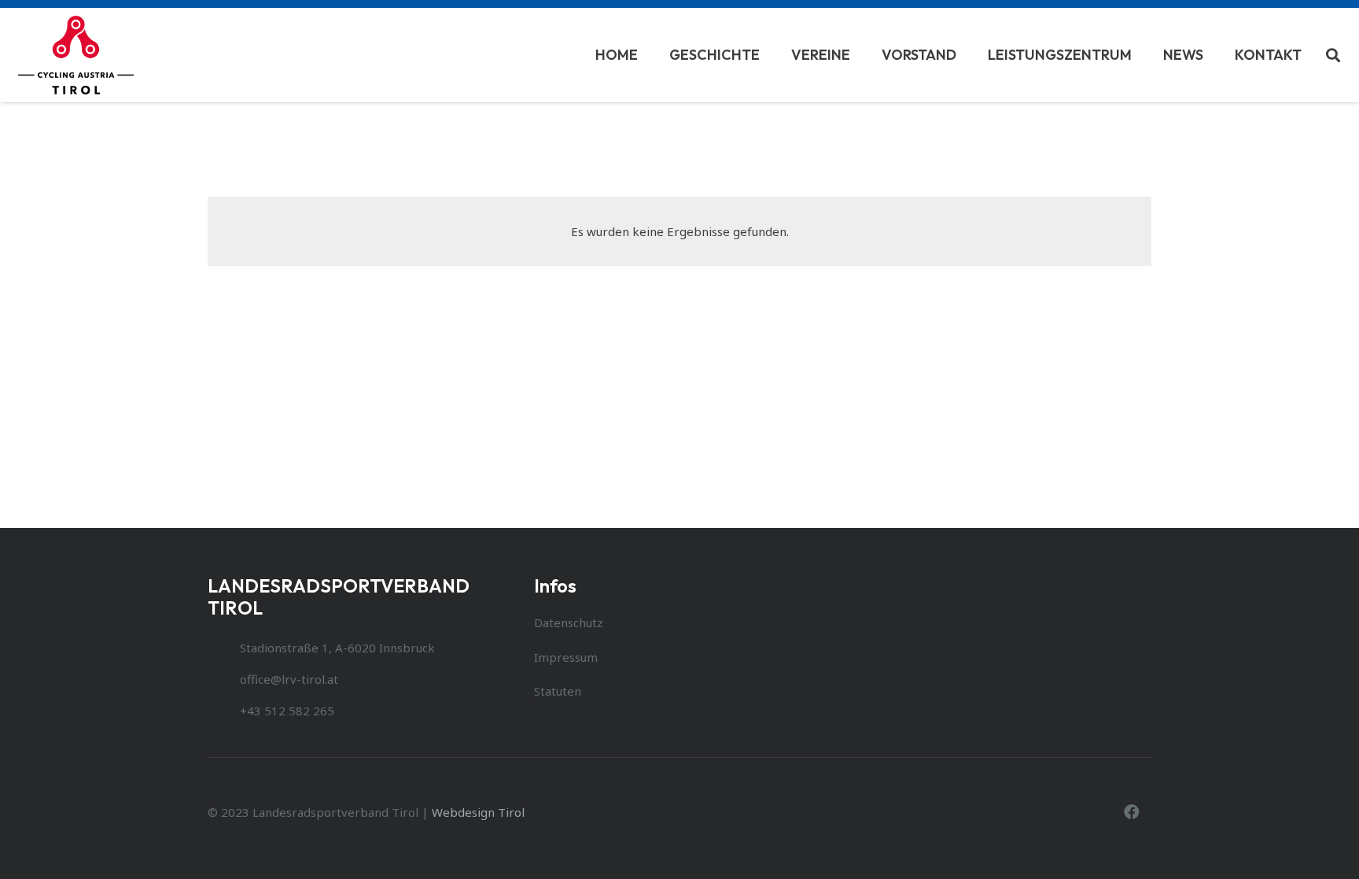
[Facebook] (1131, 812)
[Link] (76, 55)
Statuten (557, 691)
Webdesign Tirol (478, 812)
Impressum (566, 657)
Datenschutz (568, 622)
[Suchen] (1333, 55)
